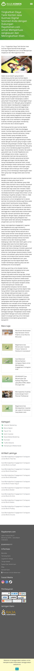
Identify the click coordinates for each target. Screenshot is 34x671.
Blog (2, 46)
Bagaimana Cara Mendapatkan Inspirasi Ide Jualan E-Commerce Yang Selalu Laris (22, 409)
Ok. (17, 669)
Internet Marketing (10, 425)
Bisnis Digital (8, 428)
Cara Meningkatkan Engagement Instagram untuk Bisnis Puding (15, 507)
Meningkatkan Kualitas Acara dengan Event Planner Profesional (23, 394)
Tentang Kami (5, 556)
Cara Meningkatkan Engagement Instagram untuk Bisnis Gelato (15, 501)
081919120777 (7, 544)
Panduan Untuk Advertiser (11, 572)
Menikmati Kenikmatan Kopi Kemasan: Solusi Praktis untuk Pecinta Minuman (23, 334)
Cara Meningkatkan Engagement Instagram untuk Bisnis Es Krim (15, 495)
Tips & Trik (7, 431)
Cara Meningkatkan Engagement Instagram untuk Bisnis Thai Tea (15, 458)
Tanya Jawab (5, 561)
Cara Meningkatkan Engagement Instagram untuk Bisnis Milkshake (15, 476)
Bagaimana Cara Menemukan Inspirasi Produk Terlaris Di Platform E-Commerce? (22, 348)
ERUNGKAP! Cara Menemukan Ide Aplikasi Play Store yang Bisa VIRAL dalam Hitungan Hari (22, 380)
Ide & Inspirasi (8, 434)
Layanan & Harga (7, 559)
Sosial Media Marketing (11, 437)
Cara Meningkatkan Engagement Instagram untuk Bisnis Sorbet (15, 489)
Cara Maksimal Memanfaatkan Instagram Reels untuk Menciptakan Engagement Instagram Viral (23, 364)
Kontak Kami (5, 570)
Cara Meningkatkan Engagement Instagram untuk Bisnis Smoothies (15, 470)
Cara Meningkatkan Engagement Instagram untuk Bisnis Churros (15, 514)
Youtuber (7, 440)
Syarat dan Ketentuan (8, 564)
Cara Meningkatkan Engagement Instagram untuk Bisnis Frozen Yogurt (15, 482)
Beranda (4, 553)
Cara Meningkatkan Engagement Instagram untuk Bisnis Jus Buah (15, 464)
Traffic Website (9, 443)
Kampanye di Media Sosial (12, 446)
